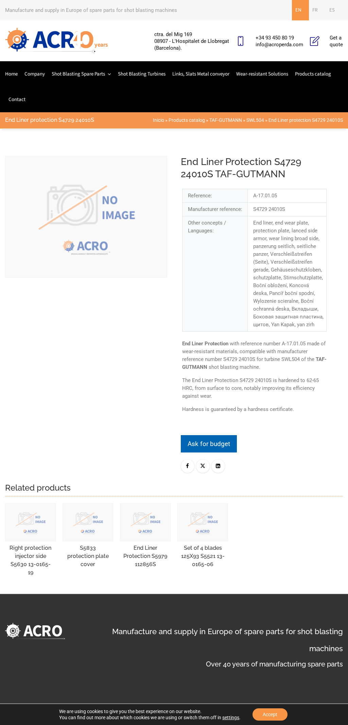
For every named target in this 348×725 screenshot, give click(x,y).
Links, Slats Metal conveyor (200, 74)
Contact (16, 99)
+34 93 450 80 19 (275, 38)
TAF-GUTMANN (225, 120)
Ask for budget (209, 444)
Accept (270, 714)
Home (11, 74)
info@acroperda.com (279, 45)
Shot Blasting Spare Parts (78, 74)
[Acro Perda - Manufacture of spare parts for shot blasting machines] (56, 41)
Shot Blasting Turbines (142, 74)
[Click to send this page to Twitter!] (203, 466)
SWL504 (255, 120)
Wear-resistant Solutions (262, 74)
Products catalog (313, 74)
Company (34, 74)
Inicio (158, 120)
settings (230, 717)
